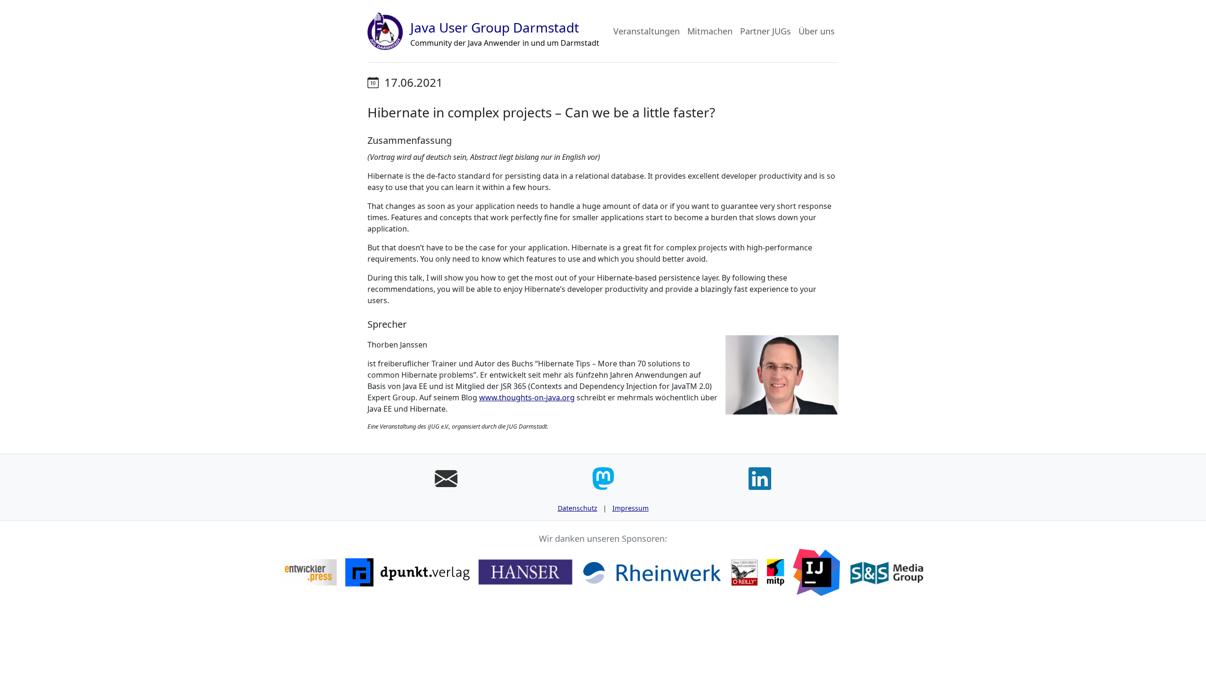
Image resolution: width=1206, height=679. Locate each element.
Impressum (630, 508)
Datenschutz (577, 508)
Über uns (817, 31)
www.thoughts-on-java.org (527, 397)
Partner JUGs (765, 31)
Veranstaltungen (646, 31)
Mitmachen (710, 31)
